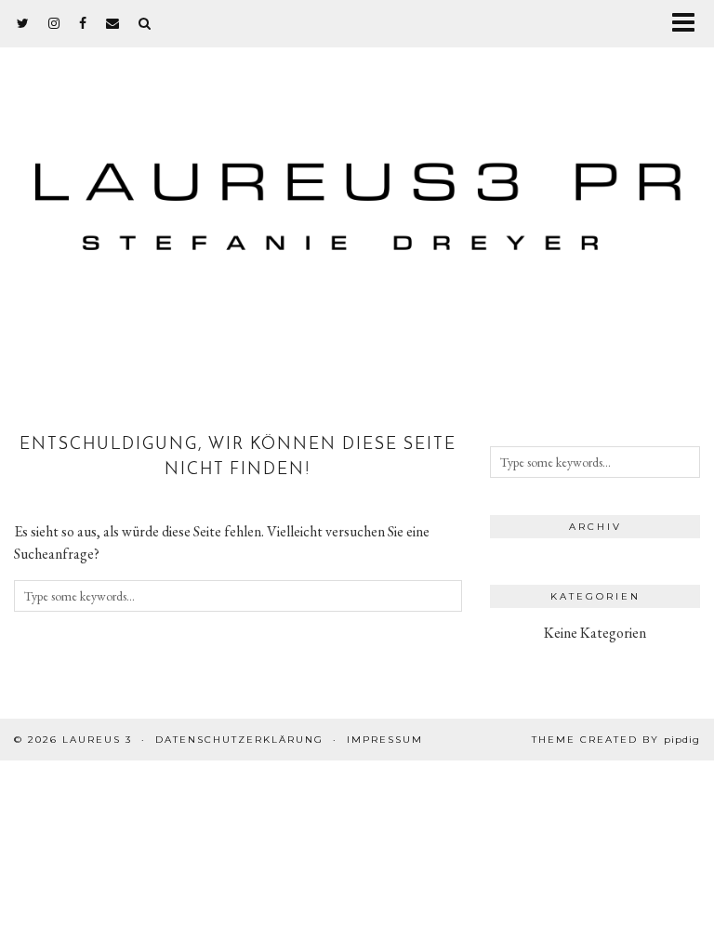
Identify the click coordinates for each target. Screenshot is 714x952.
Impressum (385, 740)
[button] (689, 24)
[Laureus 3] (357, 195)
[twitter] (23, 23)
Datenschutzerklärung (239, 740)
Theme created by (616, 740)
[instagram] (54, 23)
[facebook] (83, 23)
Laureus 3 (97, 740)
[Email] (113, 23)
